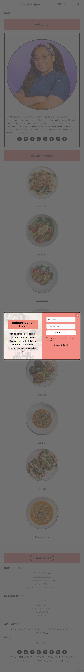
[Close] (77, 315)
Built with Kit (61, 345)
